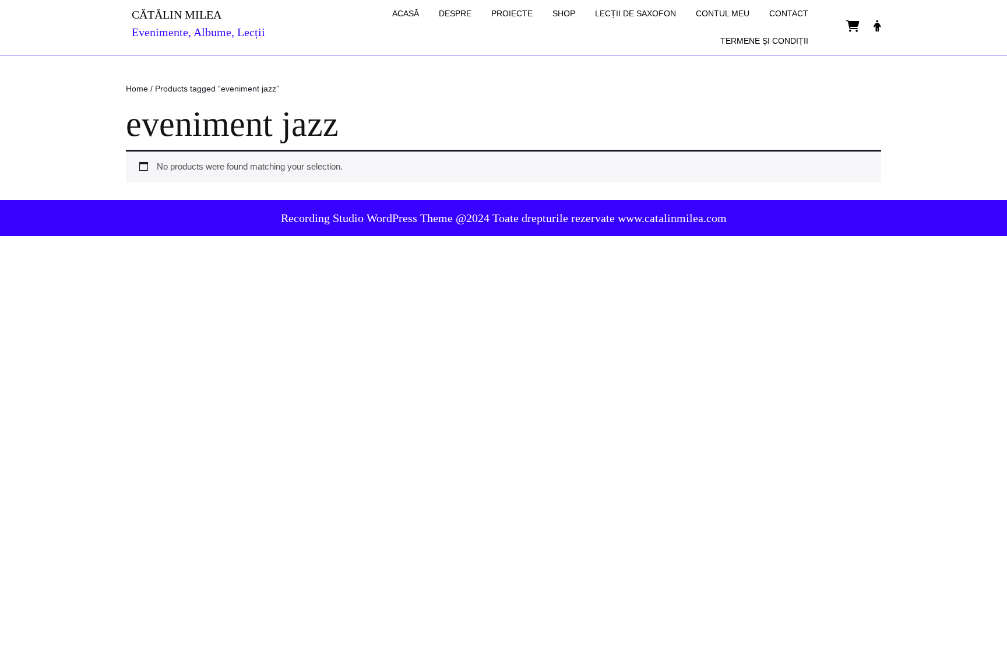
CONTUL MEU (722, 13)
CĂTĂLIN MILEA (176, 14)
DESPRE (455, 13)
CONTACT (788, 13)
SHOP (563, 13)
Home (137, 89)
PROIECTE (512, 13)
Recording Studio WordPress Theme (367, 218)
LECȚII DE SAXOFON (635, 13)
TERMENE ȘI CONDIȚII (764, 40)
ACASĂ (405, 13)
